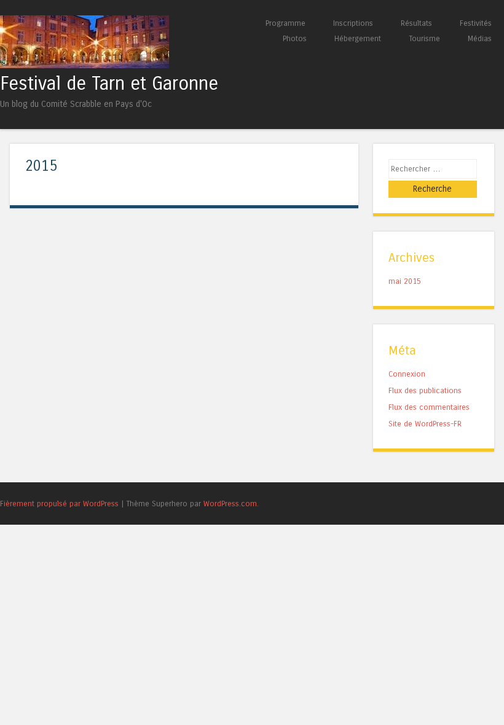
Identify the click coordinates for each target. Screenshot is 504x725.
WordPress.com (230, 503)
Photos (295, 38)
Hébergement (357, 38)
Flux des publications (425, 390)
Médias (480, 38)
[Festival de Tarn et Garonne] (84, 65)
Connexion (406, 373)
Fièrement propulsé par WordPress (59, 503)
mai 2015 (404, 281)
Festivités (476, 23)
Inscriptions (353, 23)
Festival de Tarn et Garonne (109, 83)
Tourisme (424, 38)
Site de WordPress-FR (425, 423)
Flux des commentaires (429, 407)
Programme (285, 23)
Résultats (416, 23)
